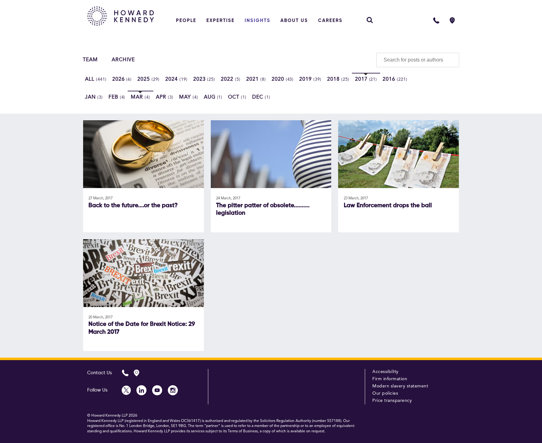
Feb (117, 97)
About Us (294, 20)
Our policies (385, 393)
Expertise (220, 20)
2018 (338, 79)
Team (90, 59)
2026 (122, 79)
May (188, 97)
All (96, 79)
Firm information (389, 379)
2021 (256, 79)
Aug (213, 97)
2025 (148, 79)
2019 (310, 79)
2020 (283, 79)
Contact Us (99, 372)
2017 (366, 79)
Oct (237, 97)
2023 (204, 79)
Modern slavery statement (400, 386)
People (186, 20)
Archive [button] (123, 59)
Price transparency (392, 400)
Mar (140, 97)
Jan (94, 97)
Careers (330, 20)
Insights (257, 20)
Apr (164, 97)
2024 (176, 79)
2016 (395, 79)
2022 (231, 79)
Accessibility (385, 372)
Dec (261, 97)
